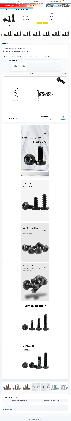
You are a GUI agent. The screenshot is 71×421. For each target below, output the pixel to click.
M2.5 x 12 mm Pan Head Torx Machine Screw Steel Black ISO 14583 (55, 39)
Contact (60, 1)
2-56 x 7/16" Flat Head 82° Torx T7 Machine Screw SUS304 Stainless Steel (45, 392)
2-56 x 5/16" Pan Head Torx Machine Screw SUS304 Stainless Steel (16, 392)
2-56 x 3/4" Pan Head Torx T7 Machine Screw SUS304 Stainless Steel (26, 392)
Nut (49, 3)
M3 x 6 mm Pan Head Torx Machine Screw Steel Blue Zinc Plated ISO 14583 (64, 392)
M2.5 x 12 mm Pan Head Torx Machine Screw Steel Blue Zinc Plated (54, 392)
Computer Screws (45, 3)
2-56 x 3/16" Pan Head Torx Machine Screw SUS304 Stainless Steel (6, 392)
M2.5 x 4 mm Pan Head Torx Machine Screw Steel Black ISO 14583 (65, 39)
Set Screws (28, 3)
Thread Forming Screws (38, 3)
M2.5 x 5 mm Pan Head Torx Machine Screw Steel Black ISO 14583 (7, 39)
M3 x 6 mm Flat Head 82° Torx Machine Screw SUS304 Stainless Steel (35, 392)
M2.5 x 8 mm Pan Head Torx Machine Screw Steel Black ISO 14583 (36, 39)
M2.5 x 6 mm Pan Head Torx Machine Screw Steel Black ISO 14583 (17, 39)
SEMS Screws (23, 3)
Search (36, 1)
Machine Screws (18, 3)
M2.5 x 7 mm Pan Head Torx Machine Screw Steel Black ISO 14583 (26, 39)
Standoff (32, 3)
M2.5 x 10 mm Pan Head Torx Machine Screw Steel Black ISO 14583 (45, 39)
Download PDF (64, 73)
